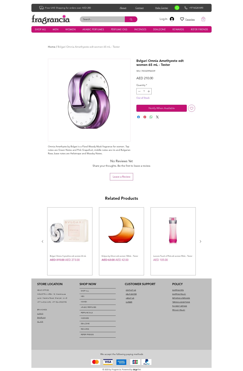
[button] (203, 19)
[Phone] (186, 7)
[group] (121, 241)
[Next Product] (200, 241)
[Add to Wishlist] (191, 108)
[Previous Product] (42, 241)
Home (51, 46)
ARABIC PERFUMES (88, 307)
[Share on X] (157, 117)
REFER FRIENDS (87, 335)
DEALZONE (85, 324)
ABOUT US (130, 298)
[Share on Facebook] (139, 117)
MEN (82, 296)
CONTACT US (131, 290)
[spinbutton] (144, 91)
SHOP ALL (85, 291)
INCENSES (85, 318)
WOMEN (84, 302)
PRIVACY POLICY (178, 310)
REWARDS (85, 329)
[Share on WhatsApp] (151, 117)
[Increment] (149, 91)
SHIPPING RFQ (178, 290)
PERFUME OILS (87, 313)
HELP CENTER (131, 294)
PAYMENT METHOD (179, 306)
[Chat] (177, 7)
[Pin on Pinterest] (145, 117)
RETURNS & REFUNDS (181, 298)
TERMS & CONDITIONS (181, 302)
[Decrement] (139, 91)
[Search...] (131, 19)
